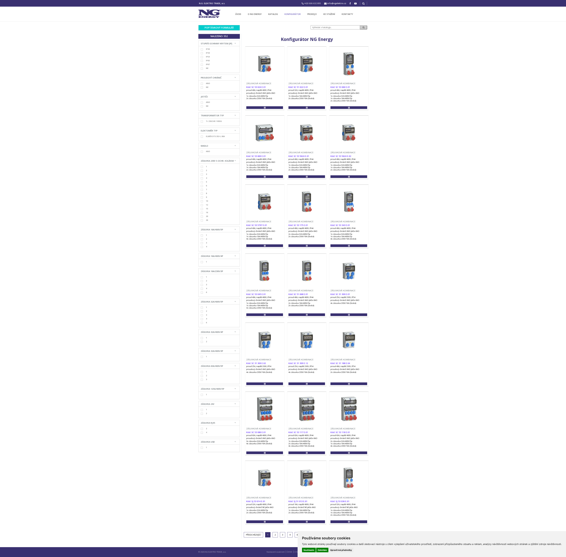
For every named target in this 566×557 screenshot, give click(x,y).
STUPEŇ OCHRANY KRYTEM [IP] (216, 43)
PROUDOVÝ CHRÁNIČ (211, 77)
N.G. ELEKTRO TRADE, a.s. (212, 3)
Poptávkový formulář (219, 27)
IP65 (208, 60)
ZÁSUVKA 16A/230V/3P (212, 271)
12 (207, 205)
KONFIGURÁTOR (292, 14)
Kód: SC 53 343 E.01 (340, 225)
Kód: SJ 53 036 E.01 (339, 501)
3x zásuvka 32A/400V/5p (257, 441)
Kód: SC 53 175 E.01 (298, 225)
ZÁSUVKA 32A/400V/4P (212, 332)
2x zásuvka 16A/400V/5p (299, 303)
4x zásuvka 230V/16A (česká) (259, 238)
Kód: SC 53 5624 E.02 (340, 156)
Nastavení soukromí (276, 552)
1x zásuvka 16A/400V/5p (299, 96)
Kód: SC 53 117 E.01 (298, 432)
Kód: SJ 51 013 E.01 (297, 501)
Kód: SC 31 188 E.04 (340, 363)
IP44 (208, 53)
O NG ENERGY (255, 14)
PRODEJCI (312, 14)
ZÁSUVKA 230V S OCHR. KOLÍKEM (217, 160)
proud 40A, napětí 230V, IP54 (342, 366)
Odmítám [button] (322, 550)
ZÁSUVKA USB (208, 441)
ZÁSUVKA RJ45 (208, 422)
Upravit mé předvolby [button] (341, 550)
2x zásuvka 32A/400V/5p (299, 234)
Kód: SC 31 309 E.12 (298, 363)
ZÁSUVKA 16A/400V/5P (212, 229)
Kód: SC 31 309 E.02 (256, 363)
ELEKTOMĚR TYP (209, 130)
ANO (208, 83)
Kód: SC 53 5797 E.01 (256, 225)
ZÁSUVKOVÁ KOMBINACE (258, 83)
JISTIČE (204, 96)
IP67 (208, 64)
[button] (264, 107)
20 (207, 216)
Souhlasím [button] (308, 550)
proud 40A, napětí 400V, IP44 (258, 90)
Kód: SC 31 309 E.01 (340, 294)
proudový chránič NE (255, 507)
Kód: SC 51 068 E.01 (298, 294)
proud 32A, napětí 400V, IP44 (300, 90)
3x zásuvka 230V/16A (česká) (259, 307)
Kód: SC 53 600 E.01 (256, 156)
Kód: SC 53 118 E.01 (340, 432)
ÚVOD (238, 14)
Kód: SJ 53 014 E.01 (255, 501)
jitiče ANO (271, 93)
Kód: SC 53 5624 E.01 (298, 156)
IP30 (208, 49)
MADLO (204, 145)
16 (207, 212)
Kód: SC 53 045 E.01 (256, 294)
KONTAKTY (347, 14)
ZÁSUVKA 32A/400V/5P (212, 301)
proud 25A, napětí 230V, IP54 (342, 297)
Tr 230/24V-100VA (214, 121)
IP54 (208, 56)
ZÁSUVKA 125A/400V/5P (212, 388)
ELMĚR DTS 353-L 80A (215, 136)
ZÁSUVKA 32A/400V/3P (212, 351)
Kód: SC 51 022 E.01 (298, 87)
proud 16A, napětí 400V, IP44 (300, 504)
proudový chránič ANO (256, 93)
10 (207, 201)
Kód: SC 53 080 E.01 (256, 432)
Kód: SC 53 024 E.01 (256, 87)
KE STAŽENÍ (329, 14)
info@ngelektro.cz (336, 3)
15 (207, 208)
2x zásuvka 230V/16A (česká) (259, 98)
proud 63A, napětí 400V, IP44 (258, 435)
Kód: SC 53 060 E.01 (340, 87)
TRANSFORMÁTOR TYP (212, 115)
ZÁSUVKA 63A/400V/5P (212, 366)
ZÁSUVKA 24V (207, 404)
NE (207, 68)
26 (207, 220)
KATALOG (273, 14)
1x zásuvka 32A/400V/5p (257, 96)
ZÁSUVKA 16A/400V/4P (212, 256)
